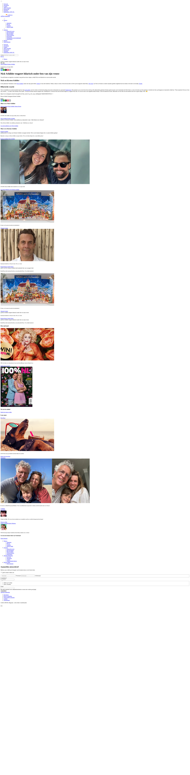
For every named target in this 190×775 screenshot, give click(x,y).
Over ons (6, 4)
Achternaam (38, 575)
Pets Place (3, 418)
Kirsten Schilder (11, 64)
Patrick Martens (12, 523)
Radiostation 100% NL (9, 12)
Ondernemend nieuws (12, 561)
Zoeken (2, 55)
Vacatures (6, 10)
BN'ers (2, 56)
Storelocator (6, 9)
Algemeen (3, 457)
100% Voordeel (7, 8)
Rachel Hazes (4, 266)
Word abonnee (4, 538)
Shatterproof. (68, 90)
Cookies (5, 598)
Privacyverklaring (8, 596)
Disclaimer (6, 594)
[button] (6, 15)
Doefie (140, 83)
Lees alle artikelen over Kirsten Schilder (10, 189)
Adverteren (6, 5)
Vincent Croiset (4, 228)
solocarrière (27, 90)
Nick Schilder (4, 64)
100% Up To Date (8, 582)
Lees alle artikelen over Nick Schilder (9, 125)
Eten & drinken (10, 550)
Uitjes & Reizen (10, 553)
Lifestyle (6, 547)
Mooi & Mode (10, 551)
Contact (5, 6)
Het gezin (91, 83)
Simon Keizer (18, 106)
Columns (3, 508)
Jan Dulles (3, 510)
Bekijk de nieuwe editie (6, 412)
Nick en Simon (4, 106)
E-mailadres (4, 578)
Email (2, 586)
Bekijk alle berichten (5, 366)
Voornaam (18, 575)
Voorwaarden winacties (9, 597)
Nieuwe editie (4, 522)
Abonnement (7, 600)
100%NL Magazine (5, 16)
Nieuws (5, 59)
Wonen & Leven (10, 549)
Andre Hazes (10, 266)
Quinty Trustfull (4, 523)
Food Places (9, 554)
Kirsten (38, 83)
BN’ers (8, 543)
